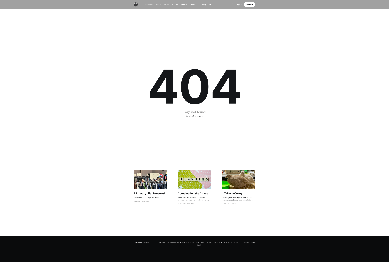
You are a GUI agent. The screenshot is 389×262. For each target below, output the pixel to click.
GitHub (228, 242)
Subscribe (249, 4)
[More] (209, 4)
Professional (148, 4)
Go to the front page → (194, 116)
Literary (193, 4)
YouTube (235, 242)
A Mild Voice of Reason (140, 242)
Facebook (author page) (197, 242)
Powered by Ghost (249, 242)
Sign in (239, 4)
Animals (184, 4)
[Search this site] (232, 4)
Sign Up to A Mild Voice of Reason (169, 242)
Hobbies (175, 4)
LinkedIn (209, 242)
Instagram (217, 242)
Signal (199, 245)
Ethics (158, 4)
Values (166, 4)
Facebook (185, 242)
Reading (203, 4)
